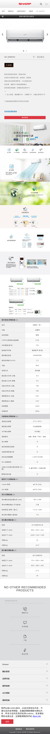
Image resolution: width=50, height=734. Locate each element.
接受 (7, 722)
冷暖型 (31, 11)
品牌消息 (6, 679)
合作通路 (6, 693)
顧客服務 (6, 686)
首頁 (3, 11)
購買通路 (25, 117)
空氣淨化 (11, 11)
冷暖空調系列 (21, 11)
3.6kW (9, 65)
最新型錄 (6, 700)
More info (37, 716)
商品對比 (40, 57)
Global (5, 664)
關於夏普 (6, 671)
